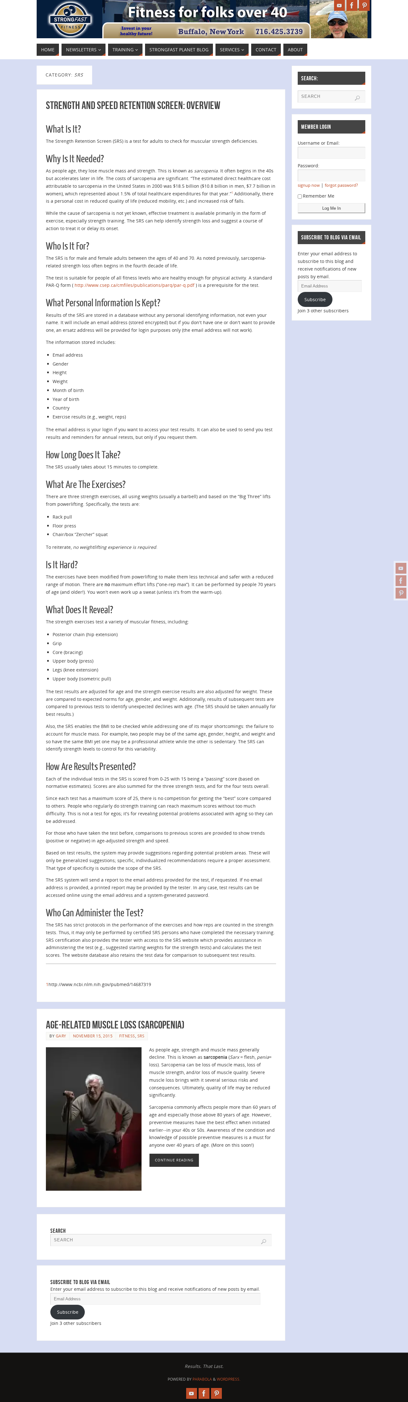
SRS (141, 1035)
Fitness (127, 1035)
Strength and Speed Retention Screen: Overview (133, 105)
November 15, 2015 (93, 1035)
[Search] (263, 1242)
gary (61, 1035)
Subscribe (67, 1312)
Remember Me (318, 196)
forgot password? (341, 185)
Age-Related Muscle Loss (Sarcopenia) (115, 1025)
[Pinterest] (401, 593)
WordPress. (228, 1379)
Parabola (202, 1379)
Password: (308, 166)
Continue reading (174, 1160)
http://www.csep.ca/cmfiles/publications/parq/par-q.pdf (134, 285)
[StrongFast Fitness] (401, 568)
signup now (309, 185)
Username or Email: (319, 143)
